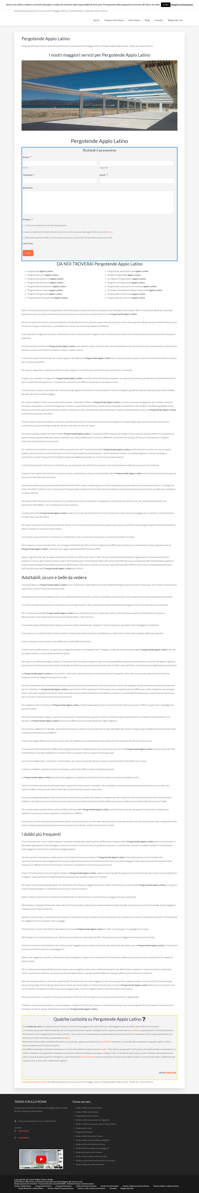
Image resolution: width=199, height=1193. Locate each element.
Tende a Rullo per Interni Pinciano (89, 1164)
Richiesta (28, 187)
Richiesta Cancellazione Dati (49, 1181)
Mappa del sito (68, 1181)
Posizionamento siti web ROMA (52, 1183)
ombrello (136, 1030)
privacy (110, 232)
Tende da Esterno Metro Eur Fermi (90, 1144)
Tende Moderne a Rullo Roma (30, 1188)
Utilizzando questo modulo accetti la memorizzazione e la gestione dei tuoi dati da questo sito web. (68, 237)
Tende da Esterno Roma (86, 1186)
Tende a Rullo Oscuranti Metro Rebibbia (92, 1140)
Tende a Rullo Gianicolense (87, 1112)
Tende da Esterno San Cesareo (88, 1152)
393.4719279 (23, 1131)
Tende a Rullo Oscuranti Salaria (88, 1108)
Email (104, 174)
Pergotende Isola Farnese (86, 1116)
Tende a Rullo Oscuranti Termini (89, 1136)
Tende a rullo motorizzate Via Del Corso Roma (95, 1160)
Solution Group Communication (80, 1183)
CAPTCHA (28, 243)
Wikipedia (170, 1072)
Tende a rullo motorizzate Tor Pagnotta (92, 1120)
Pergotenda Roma (64, 1186)
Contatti (112, 1188)
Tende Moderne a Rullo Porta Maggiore (92, 1148)
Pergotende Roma (43, 1186)
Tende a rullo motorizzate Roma (91, 1188)
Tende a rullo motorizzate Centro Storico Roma (95, 1124)
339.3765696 (23, 1137)
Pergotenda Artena (83, 1132)
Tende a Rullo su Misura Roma (166, 1186)
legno (67, 1037)
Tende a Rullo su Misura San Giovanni (91, 1156)
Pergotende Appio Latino (34, 1081)
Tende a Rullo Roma (22, 1186)
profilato (106, 1041)
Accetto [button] (166, 5)
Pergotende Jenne (83, 1128)
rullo (104, 1049)
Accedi (79, 1181)
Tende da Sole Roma (109, 1186)
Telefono (29, 174)
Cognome (104, 167)
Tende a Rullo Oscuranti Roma (60, 1188)
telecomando (87, 1056)
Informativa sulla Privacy (24, 1181)
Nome (27, 157)
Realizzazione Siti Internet (25, 1183)
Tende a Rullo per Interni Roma (136, 1186)
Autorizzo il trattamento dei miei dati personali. (46, 225)
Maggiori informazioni (182, 4)
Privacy (28, 219)
